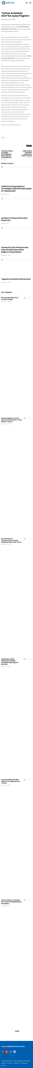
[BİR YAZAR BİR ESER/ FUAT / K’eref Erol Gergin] (28, 356)
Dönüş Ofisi (9, 1063)
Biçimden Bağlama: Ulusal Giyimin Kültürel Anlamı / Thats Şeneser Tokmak (11, 420)
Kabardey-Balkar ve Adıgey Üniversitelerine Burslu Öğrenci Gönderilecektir (7, 155)
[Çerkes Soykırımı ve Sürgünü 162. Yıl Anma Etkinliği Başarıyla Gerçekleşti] (28, 958)
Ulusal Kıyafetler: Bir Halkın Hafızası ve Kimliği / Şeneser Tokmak (10, 781)
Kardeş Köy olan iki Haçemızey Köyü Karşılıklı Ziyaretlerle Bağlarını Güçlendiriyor (14, 249)
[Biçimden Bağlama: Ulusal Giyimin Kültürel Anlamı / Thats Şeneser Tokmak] (28, 476)
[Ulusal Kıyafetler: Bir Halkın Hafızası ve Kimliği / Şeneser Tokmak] (28, 838)
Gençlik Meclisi (24, 1063)
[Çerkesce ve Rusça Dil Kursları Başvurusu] (16, 206)
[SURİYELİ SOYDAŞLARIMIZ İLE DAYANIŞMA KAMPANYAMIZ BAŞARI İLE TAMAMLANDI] (16, 174)
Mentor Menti (17, 1063)
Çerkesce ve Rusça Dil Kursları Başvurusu (14, 219)
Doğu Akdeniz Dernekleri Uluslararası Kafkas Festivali (26, 154)
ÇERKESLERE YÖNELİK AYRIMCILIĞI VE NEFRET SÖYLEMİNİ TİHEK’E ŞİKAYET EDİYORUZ (9, 661)
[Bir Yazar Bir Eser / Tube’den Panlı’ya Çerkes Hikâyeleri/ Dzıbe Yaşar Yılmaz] (28, 597)
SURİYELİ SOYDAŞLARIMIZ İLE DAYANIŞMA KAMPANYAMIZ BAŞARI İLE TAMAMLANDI (16, 188)
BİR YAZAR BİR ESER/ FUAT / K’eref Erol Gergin (10, 298)
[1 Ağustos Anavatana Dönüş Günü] (16, 267)
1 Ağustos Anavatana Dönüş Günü (16, 279)
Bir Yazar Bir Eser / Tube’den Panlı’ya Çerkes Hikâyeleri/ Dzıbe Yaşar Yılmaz (11, 540)
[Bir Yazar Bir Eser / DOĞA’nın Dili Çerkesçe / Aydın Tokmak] (16, 1036)
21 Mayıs (3, 1065)
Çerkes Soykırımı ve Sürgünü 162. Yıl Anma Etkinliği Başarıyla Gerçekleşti (11, 901)
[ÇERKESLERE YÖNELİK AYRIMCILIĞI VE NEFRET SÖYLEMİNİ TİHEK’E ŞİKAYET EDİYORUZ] (28, 717)
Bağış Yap (3, 1063)
